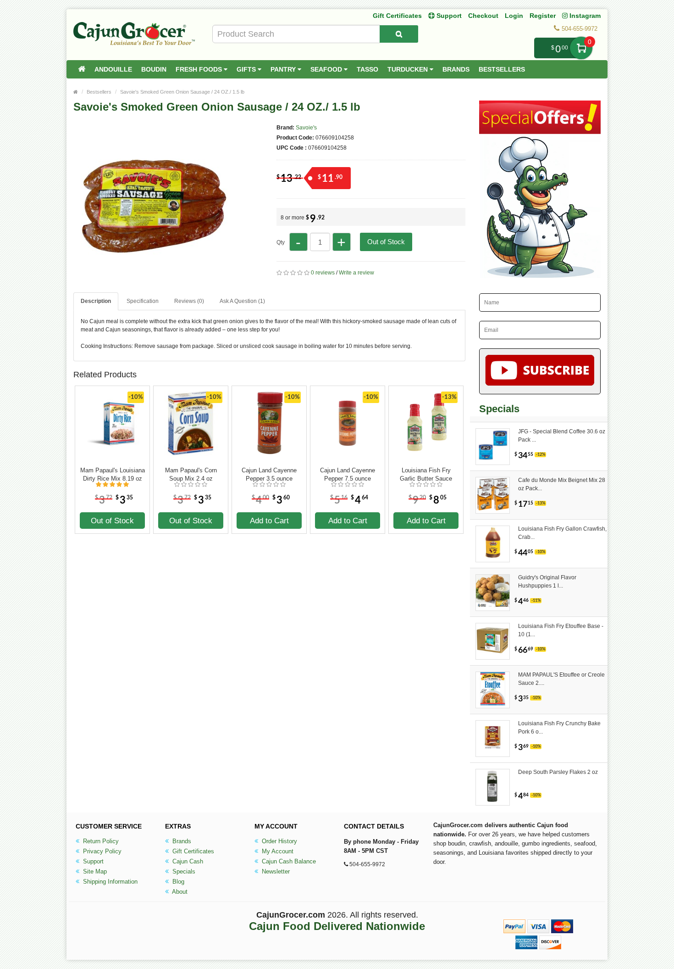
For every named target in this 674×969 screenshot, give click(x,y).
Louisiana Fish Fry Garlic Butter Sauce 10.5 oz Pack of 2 (426, 474)
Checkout (483, 15)
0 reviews (323, 272)
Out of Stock (386, 242)
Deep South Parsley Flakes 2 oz (558, 772)
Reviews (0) (189, 301)
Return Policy (100, 841)
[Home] (81, 69)
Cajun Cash (187, 861)
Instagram (584, 15)
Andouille (113, 69)
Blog (177, 881)
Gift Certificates (397, 15)
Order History (278, 841)
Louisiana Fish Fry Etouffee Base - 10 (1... (560, 630)
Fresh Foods (200, 69)
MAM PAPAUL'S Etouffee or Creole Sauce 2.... (561, 679)
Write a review (356, 272)
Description (96, 301)
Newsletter (275, 871)
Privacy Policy (101, 851)
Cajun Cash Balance (288, 861)
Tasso (367, 69)
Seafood (327, 69)
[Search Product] (399, 34)
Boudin (153, 69)
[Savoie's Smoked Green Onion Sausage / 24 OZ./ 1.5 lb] (153, 279)
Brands (456, 69)
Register (543, 15)
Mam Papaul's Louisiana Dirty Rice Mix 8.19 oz (112, 474)
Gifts (247, 69)
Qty (280, 242)
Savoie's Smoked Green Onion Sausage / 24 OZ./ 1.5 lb (182, 92)
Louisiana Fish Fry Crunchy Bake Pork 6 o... (559, 727)
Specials (183, 871)
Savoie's (306, 127)
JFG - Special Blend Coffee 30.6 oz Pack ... (561, 435)
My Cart (581, 48)
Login (514, 15)
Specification (143, 301)
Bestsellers (502, 69)
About (179, 891)
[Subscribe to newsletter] (540, 371)
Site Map (94, 871)
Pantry (284, 69)
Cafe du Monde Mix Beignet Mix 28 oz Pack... (561, 484)
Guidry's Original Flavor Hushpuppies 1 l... (547, 581)
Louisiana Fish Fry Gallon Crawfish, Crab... (562, 533)
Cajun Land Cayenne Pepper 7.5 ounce (347, 474)
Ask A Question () (242, 301)
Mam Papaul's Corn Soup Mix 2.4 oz (191, 474)
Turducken (408, 69)
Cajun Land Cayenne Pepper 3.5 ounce (269, 474)
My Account (276, 851)
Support (92, 861)
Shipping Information (109, 881)
